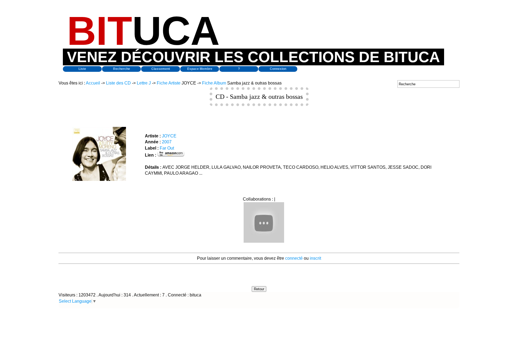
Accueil (93, 83)
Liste (82, 69)
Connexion (278, 69)
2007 (167, 142)
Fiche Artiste (168, 83)
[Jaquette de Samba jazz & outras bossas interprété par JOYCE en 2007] (99, 179)
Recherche (121, 69)
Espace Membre (199, 69)
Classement (160, 69)
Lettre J (144, 83)
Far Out (167, 148)
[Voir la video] (264, 241)
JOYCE (169, 136)
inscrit (315, 258)
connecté (294, 258)
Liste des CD (118, 83)
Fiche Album (214, 83)
